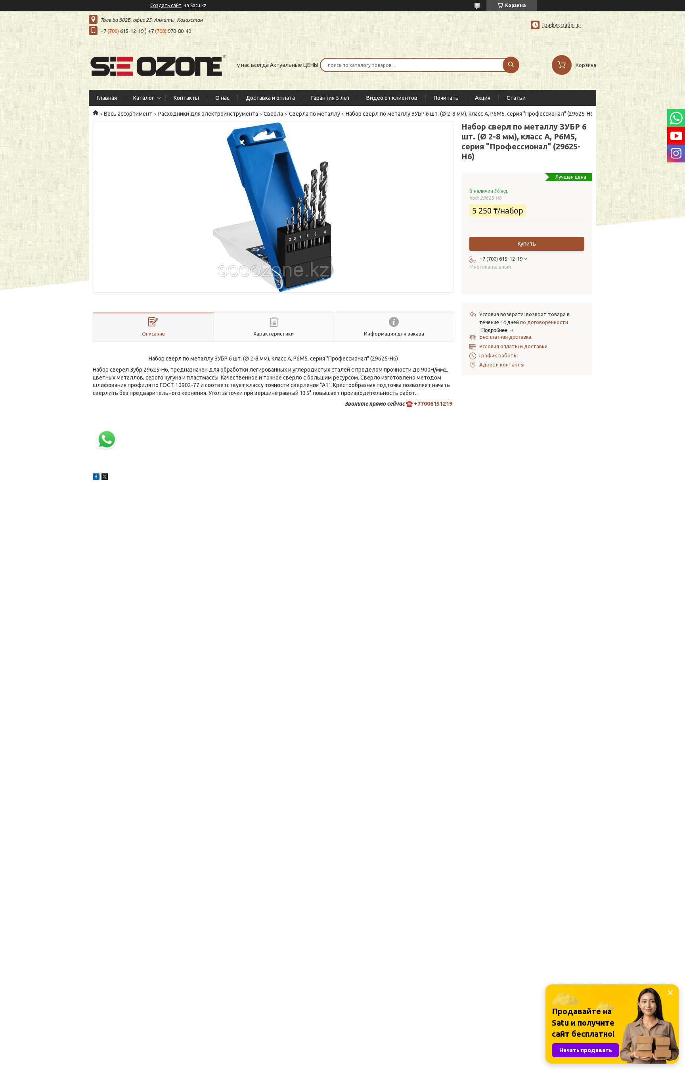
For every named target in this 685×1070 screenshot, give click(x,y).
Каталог (143, 98)
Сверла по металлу (314, 114)
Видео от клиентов (391, 98)
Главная (107, 98)
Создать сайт (166, 5)
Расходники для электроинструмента (208, 114)
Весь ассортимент (128, 114)
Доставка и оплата (270, 98)
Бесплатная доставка (505, 337)
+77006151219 (433, 404)
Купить (527, 243)
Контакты (186, 98)
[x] (104, 478)
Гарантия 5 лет (330, 98)
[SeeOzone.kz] (158, 64)
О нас (222, 98)
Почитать (446, 98)
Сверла (273, 114)
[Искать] (511, 65)
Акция (482, 98)
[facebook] (96, 478)
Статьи (516, 98)
